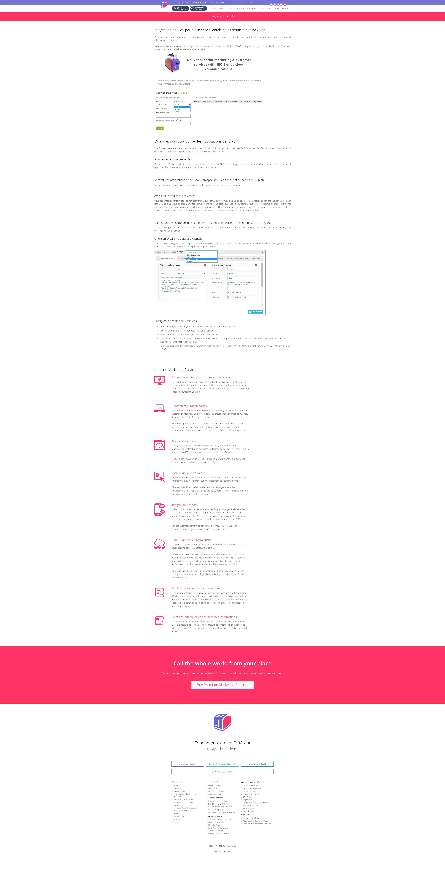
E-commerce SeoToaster (198, 2)
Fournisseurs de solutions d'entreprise (257, 824)
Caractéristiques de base (252, 788)
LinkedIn (278, 4)
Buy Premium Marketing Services (222, 684)
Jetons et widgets (249, 808)
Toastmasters (178, 819)
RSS (281, 4)
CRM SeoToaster (213, 2)
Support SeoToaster (215, 831)
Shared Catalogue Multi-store (218, 810)
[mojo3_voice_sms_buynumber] (209, 93)
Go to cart (285, 4)
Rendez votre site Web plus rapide (255, 803)
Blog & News (213, 788)
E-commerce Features (251, 794)
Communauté (177, 782)
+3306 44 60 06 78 (246, 2)
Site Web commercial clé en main (220, 819)
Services (223, 2)
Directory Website (214, 794)
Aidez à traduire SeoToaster (183, 799)
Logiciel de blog (248, 800)
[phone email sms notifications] (209, 282)
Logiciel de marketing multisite (191, 540)
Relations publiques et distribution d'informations (204, 617)
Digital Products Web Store (218, 804)
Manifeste (177, 788)
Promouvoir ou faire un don (183, 802)
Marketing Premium (215, 825)
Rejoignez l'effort (179, 791)
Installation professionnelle (218, 828)
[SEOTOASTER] (222, 722)
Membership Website (216, 791)
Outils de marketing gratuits (253, 811)
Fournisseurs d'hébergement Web (255, 821)
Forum (175, 813)
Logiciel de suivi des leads (188, 473)
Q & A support (178, 816)
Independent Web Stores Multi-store (221, 812)
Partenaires (245, 814)
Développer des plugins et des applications (184, 795)
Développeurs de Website (182, 811)
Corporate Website (215, 786)
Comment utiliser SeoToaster (252, 782)
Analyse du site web (184, 441)
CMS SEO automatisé (251, 791)
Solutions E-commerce (215, 797)
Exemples (177, 822)
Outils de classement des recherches (196, 588)
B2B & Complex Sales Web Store (220, 807)
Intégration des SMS (185, 505)
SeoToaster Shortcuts (251, 805)
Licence (176, 786)
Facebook (274, 4)
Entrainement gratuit (180, 805)
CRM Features (248, 797)
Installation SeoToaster (251, 786)
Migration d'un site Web (216, 822)
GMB (271, 4)
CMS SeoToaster (183, 2)
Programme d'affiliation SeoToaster (255, 818)
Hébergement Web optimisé (218, 833)
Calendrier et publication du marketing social (201, 377)
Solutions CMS (212, 782)
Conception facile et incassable (184, 808)
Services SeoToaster (222, 771)
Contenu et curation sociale (190, 406)
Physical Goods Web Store (217, 801)
